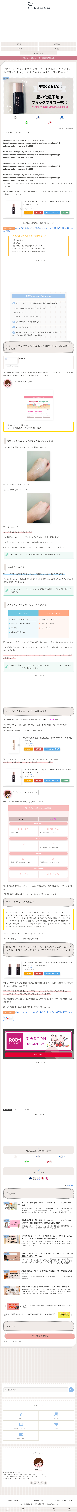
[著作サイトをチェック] (30, 1178)
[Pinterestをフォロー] (42, 1178)
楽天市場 (38, 213)
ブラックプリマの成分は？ (24, 327)
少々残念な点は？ (20, 312)
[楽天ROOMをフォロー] (46, 1178)
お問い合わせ (14, 1500)
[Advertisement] (38, 27)
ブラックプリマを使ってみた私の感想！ (27, 316)
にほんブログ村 (9, 1020)
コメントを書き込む (39, 1336)
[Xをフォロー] (34, 1178)
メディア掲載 (39, 1500)
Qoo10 (65, 213)
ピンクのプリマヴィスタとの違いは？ (28, 322)
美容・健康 (9, 1109)
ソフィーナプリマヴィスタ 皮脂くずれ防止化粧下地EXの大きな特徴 (37, 303)
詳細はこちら (38, 1054)
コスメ (28, 1109)
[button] (71, 1389)
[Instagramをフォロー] (38, 1178)
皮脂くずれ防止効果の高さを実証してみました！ (29, 308)
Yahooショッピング (52, 213)
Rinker (31, 206)
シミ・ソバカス (19, 1109)
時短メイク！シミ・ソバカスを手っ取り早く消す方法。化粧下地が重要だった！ (43, 1012)
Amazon (28, 213)
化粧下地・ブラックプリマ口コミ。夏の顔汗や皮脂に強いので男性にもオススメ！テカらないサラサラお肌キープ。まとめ (37, 334)
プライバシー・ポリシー (64, 1500)
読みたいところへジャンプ (37, 296)
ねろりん (38, 1469)
